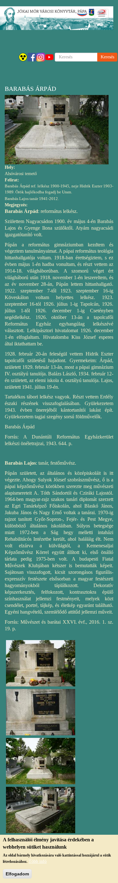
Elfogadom (17, 873)
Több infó (38, 861)
